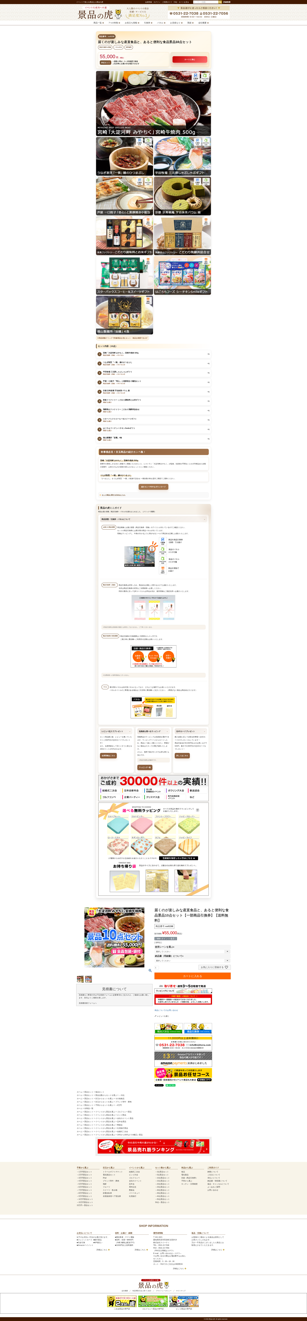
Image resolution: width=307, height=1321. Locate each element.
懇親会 (120, 1125)
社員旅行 (132, 1196)
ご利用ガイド (167, 2)
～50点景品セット (162, 1199)
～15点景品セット (162, 1181)
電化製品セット (109, 1175)
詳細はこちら (102, 1250)
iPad (104, 1178)
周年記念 (132, 1187)
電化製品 (185, 1175)
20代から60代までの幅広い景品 (130, 1135)
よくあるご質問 (213, 1187)
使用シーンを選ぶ (165, 947)
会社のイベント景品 (125, 1118)
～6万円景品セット (84, 1187)
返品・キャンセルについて (218, 1184)
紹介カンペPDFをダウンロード (153, 487)
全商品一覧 (88, 1108)
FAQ (175, 2)
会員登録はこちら (108, 755)
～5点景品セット (162, 1175)
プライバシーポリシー (163, 1291)
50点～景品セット (162, 1202)
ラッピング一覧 (145, 767)
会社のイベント (135, 1181)
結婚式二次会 (122, 1131)
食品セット (99, 1092)
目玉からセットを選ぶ (104, 1098)
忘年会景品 (121, 1121)
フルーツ (106, 1187)
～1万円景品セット (84, 1172)
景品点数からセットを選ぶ (106, 1095)
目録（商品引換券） (189, 1178)
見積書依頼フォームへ (88, 1003)
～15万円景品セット (85, 1202)
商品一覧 (98, 23)
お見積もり (175, 23)
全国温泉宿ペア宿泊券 (112, 1196)
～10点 (121, 1095)
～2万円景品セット (84, 1175)
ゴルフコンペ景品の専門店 (153, 1309)
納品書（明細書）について (170, 956)
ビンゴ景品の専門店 (184, 1309)
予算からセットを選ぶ (104, 1105)
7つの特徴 (113, 23)
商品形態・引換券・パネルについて (116, 519)
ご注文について (213, 1175)
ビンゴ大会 (133, 1175)
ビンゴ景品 (121, 1115)
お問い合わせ (212, 1190)
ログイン (157, 2)
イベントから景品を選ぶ (105, 1112)
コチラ (177, 1253)
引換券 (147, 23)
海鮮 (104, 1184)
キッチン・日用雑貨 (189, 1184)
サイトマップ (181, 1291)
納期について (212, 1172)
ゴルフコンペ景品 (124, 1112)
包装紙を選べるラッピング (149, 731)
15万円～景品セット (85, 1205)
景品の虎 (212, 1319)
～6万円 (118, 1105)
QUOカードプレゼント (185, 731)
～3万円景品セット (84, 1178)
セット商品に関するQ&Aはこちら (113, 495)
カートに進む (189, 59)
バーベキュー (134, 1193)
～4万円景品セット (84, 1181)
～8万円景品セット (84, 1193)
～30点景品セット (162, 1190)
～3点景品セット (162, 1172)
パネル (160, 23)
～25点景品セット (162, 1187)
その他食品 (119, 1098)
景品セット (88, 1092)
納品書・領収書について (217, 1181)
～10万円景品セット (85, 1199)
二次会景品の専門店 (122, 1309)
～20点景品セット (162, 1184)
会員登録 (148, 2)
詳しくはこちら (182, 755)
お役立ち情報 (131, 23)
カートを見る (184, 2)
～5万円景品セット (84, 1184)
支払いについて (213, 1178)
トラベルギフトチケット (113, 1172)
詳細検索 (226, 2)
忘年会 (131, 1184)
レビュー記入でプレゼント (112, 731)
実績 (189, 23)
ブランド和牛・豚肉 (123, 1102)
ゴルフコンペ (134, 1178)
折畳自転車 (107, 1193)
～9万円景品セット (84, 1196)
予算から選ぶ (186, 1181)
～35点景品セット (162, 1193)
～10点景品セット (162, 1178)
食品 (183, 1172)
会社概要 (202, 23)
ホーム (79, 1092)
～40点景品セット (162, 1196)
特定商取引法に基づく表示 (142, 1291)
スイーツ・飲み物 (110, 1190)
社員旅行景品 (122, 1128)
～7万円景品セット (84, 1190)
